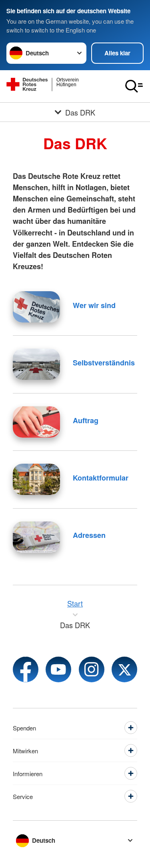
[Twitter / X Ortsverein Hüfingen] (124, 669)
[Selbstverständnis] (36, 364)
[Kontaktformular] (36, 479)
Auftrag (85, 420)
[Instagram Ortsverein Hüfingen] (91, 669)
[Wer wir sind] (36, 306)
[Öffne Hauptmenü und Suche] (134, 86)
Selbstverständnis (104, 362)
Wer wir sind (94, 305)
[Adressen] (36, 537)
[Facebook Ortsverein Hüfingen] (25, 669)
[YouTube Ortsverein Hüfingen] (58, 669)
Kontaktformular (100, 478)
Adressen (89, 535)
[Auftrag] (36, 422)
